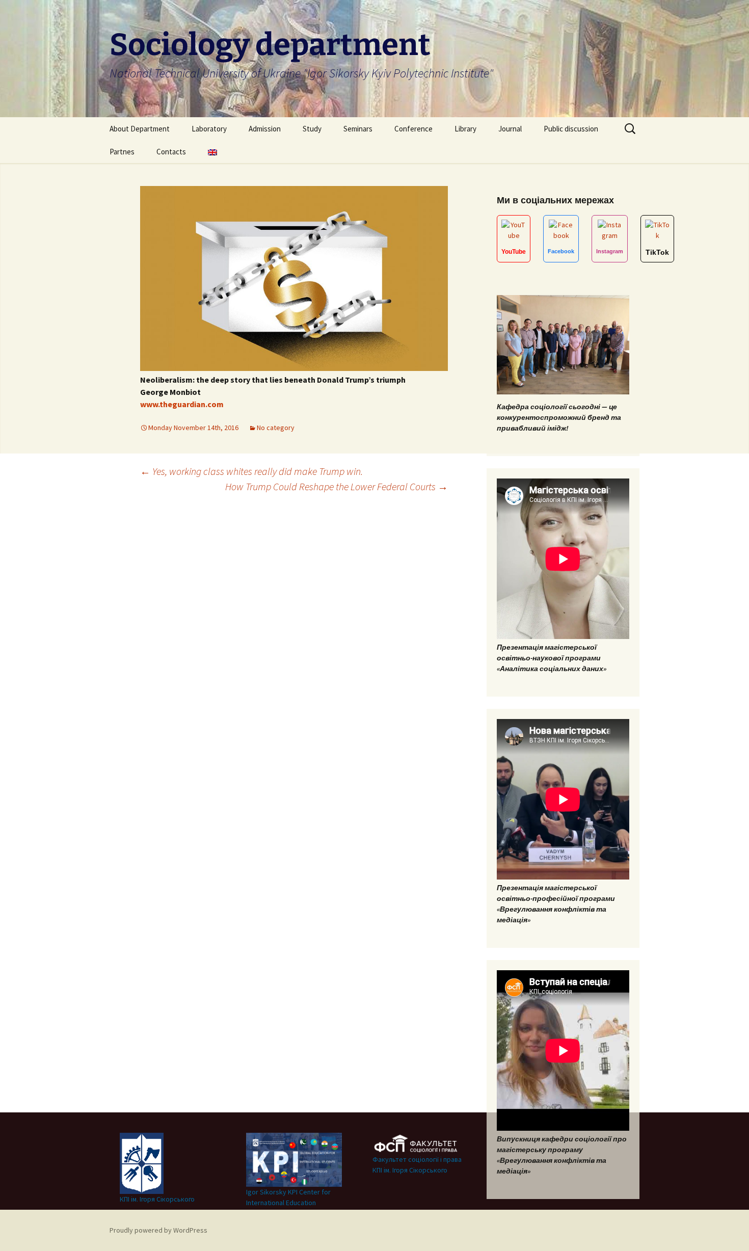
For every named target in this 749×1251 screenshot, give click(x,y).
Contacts (171, 151)
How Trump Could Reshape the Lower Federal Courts (336, 486)
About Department (140, 129)
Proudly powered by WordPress (158, 1230)
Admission (265, 129)
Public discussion (571, 129)
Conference (413, 129)
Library (465, 129)
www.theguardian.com (182, 404)
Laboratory (209, 129)
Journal (510, 129)
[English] (212, 151)
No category (276, 427)
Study (312, 129)
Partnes (122, 151)
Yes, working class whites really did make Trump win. (251, 471)
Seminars (357, 129)
